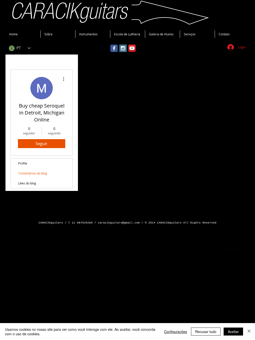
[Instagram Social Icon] (123, 48)
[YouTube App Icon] (132, 48)
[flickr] (235, 249)
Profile (22, 163)
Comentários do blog (32, 173)
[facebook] (224, 249)
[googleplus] (230, 249)
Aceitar (233, 331)
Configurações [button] (175, 331)
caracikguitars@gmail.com (119, 222)
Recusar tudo (205, 331)
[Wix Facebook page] (114, 48)
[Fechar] (249, 331)
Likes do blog (27, 183)
